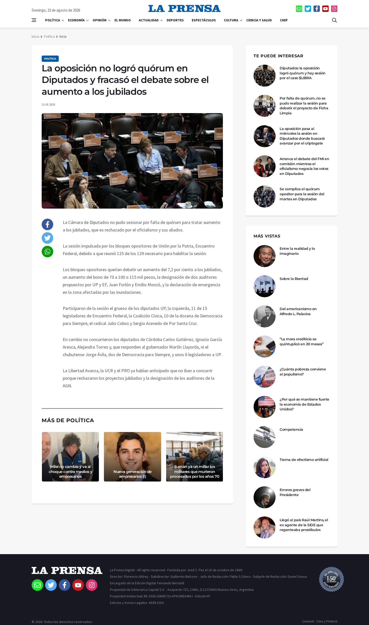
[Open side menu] (34, 20)
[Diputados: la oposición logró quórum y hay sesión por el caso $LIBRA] (265, 76)
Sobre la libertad (294, 278)
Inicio (35, 36)
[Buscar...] (334, 20)
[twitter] (308, 9)
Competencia (291, 429)
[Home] (67, 573)
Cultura (231, 20)
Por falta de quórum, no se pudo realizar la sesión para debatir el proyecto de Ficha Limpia (304, 105)
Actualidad (149, 20)
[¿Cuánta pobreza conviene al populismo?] (265, 377)
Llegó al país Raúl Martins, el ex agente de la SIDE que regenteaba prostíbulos (304, 525)
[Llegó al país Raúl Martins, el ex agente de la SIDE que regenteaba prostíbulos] (265, 527)
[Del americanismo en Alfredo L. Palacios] (265, 316)
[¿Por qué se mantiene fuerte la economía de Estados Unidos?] (265, 407)
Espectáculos (204, 20)
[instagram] (334, 9)
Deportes (175, 20)
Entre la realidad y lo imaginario (297, 251)
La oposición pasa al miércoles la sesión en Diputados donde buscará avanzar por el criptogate (302, 136)
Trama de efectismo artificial (304, 459)
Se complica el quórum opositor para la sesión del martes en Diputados (302, 194)
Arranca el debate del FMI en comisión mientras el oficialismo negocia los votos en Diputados (304, 166)
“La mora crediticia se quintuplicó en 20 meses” (301, 341)
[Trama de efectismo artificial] (265, 467)
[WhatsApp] (47, 251)
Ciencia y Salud (259, 20)
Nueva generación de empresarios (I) (132, 474)
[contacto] (299, 9)
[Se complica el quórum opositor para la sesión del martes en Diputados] (265, 196)
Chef (284, 20)
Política (52, 20)
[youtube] (325, 9)
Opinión (99, 20)
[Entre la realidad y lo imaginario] (265, 256)
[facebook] (317, 9)
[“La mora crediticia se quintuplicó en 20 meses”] (265, 346)
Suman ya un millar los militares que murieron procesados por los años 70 (194, 471)
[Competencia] (265, 437)
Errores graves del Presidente (295, 492)
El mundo (122, 20)
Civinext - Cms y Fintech (319, 621)
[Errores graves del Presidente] (265, 497)
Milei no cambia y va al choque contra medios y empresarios (70, 471)
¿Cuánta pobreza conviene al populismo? (303, 371)
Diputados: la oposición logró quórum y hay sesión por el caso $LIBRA (303, 73)
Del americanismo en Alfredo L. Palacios (298, 311)
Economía (76, 20)
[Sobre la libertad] (265, 286)
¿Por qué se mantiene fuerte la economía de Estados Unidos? (304, 404)
